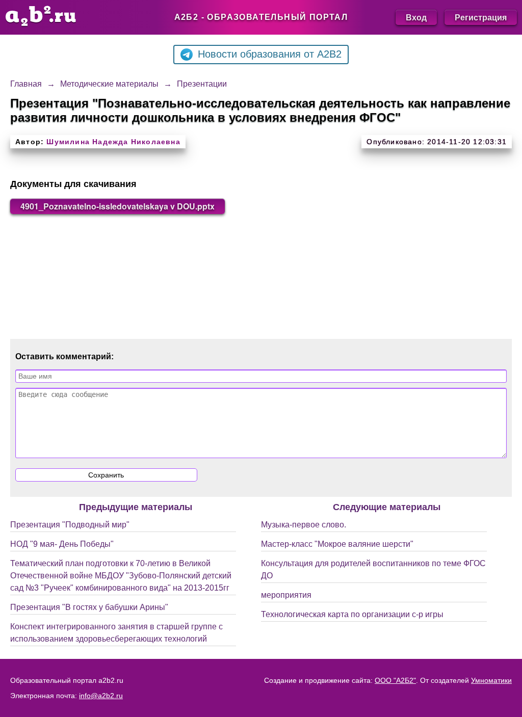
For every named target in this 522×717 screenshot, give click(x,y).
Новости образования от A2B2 (270, 54)
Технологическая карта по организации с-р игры (352, 614)
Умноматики (491, 680)
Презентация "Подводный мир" (69, 524)
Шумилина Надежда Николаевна (113, 142)
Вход (416, 17)
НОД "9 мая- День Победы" (62, 544)
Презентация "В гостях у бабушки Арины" (89, 607)
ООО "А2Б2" (395, 680)
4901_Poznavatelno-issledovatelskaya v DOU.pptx (117, 206)
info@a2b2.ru (101, 696)
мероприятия (286, 595)
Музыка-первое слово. (303, 524)
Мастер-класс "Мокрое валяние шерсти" (337, 544)
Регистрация (481, 17)
